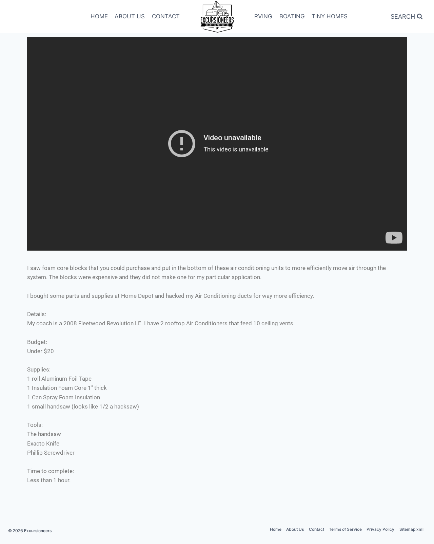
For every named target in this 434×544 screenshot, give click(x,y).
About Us (295, 529)
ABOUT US (130, 16)
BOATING (292, 16)
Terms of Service (345, 529)
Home (275, 529)
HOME (99, 16)
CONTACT (166, 16)
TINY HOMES (330, 16)
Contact (316, 529)
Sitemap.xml (411, 529)
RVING (263, 16)
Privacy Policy (380, 529)
